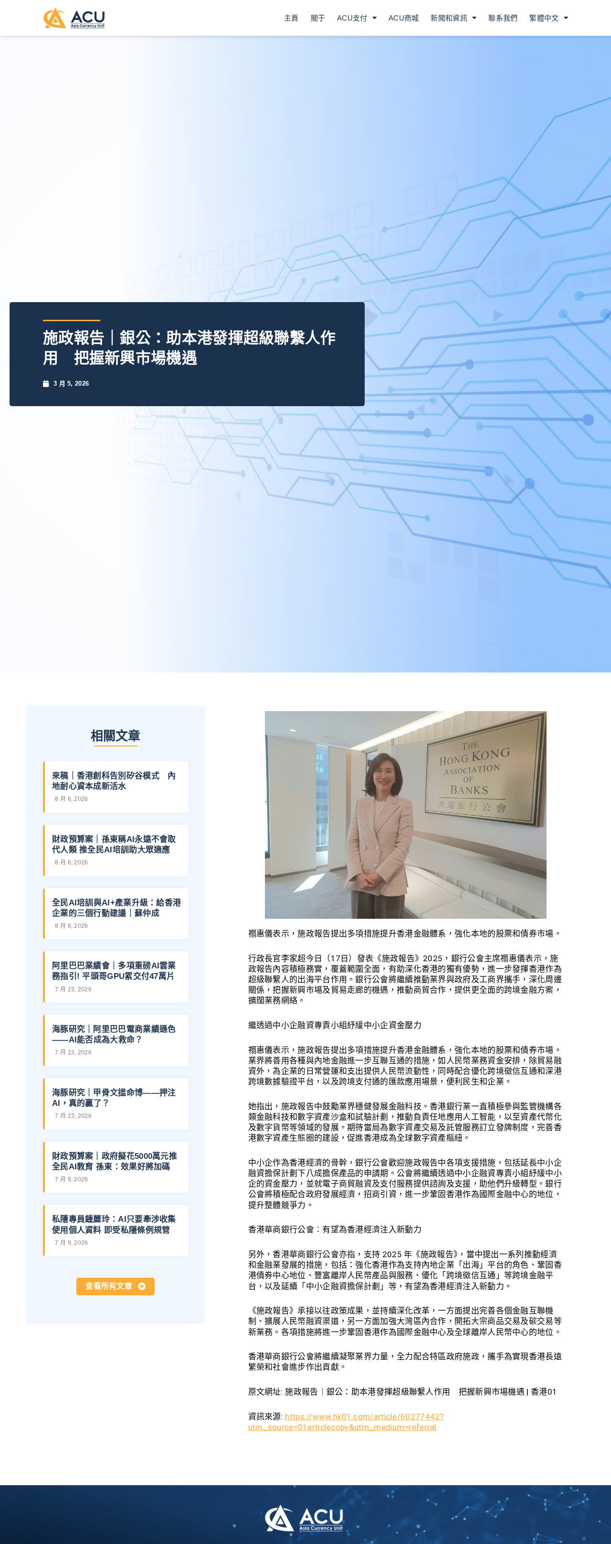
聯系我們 (502, 18)
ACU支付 (352, 18)
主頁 (291, 18)
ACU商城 (404, 18)
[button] (115, 1286)
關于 (318, 18)
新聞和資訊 (449, 18)
